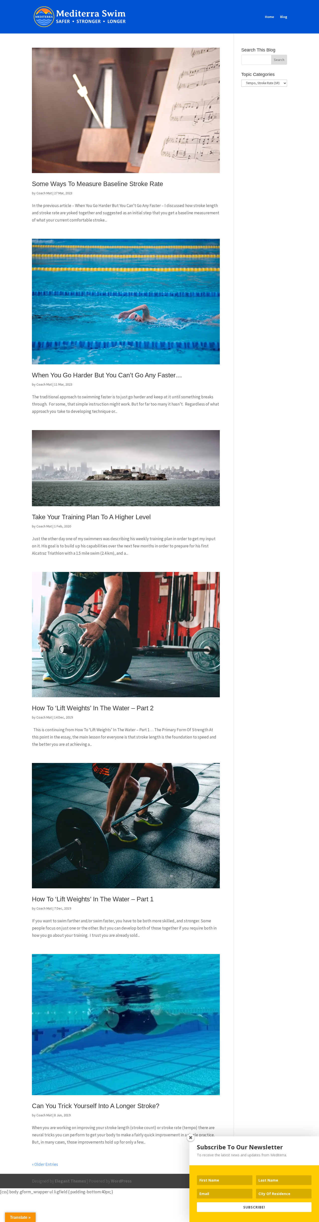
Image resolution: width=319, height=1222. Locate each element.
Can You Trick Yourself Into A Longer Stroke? (95, 1106)
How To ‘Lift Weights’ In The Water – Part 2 (93, 708)
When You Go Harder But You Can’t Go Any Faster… (107, 375)
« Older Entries (45, 1164)
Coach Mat (44, 193)
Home (269, 17)
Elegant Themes (70, 1181)
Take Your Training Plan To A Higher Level (91, 517)
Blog (283, 17)
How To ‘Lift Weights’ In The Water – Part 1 (93, 899)
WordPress (121, 1181)
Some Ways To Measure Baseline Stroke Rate (97, 184)
